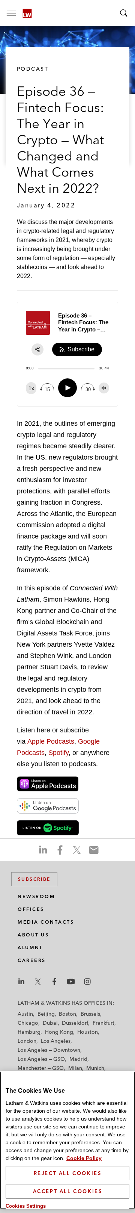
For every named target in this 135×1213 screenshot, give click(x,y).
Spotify (58, 752)
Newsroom (36, 896)
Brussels (90, 1013)
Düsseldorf (75, 1022)
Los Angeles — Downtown (49, 1050)
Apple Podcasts (50, 741)
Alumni (30, 947)
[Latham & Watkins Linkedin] (21, 981)
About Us (33, 935)
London (27, 1041)
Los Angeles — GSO (41, 1059)
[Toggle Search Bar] (123, 13)
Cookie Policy (84, 1158)
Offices (31, 909)
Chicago (28, 1022)
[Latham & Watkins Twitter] (38, 981)
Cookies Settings (26, 1206)
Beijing (46, 1013)
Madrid (78, 1059)
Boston (67, 1013)
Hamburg (29, 1031)
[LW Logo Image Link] (27, 13)
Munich (95, 1068)
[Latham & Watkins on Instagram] (87, 981)
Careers (32, 960)
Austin (25, 1013)
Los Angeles (55, 1041)
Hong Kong (59, 1031)
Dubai (50, 1022)
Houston (87, 1031)
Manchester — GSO (41, 1068)
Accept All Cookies (67, 1191)
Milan (75, 1068)
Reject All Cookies (68, 1173)
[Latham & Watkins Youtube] (70, 981)
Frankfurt (103, 1022)
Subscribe (34, 879)
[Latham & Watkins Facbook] (54, 981)
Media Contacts (46, 922)
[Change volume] (104, 388)
